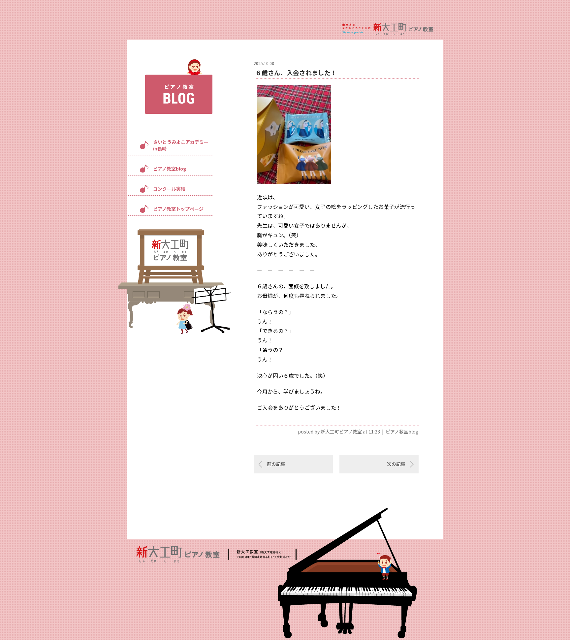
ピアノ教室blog (169, 168)
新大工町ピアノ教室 (341, 431)
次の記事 (396, 464)
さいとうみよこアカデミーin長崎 (180, 145)
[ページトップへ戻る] (544, 614)
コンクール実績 (169, 188)
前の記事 (276, 464)
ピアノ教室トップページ (178, 209)
